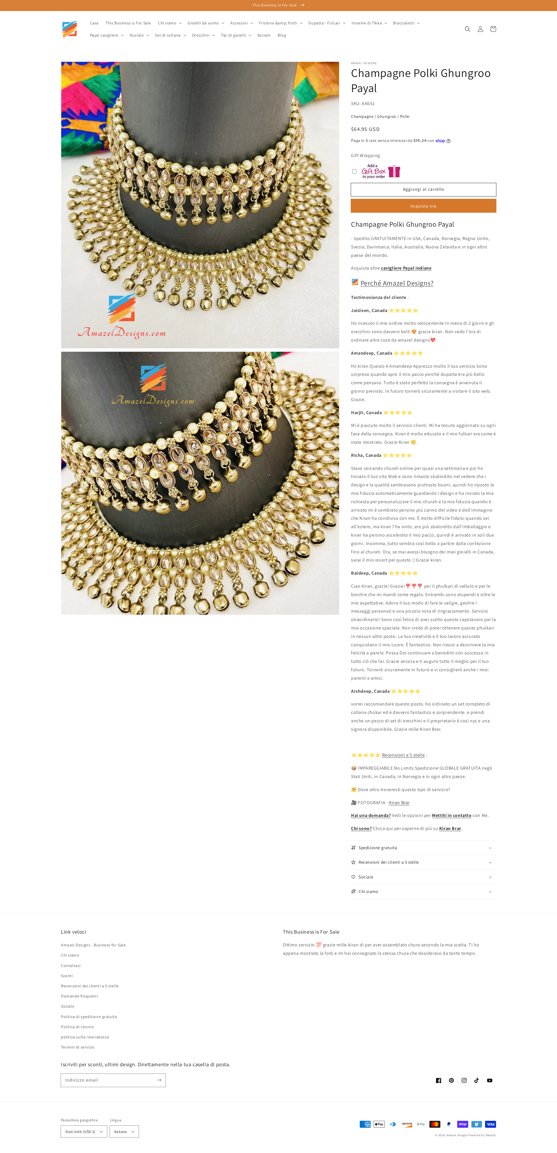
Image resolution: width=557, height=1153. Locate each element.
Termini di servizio (78, 1047)
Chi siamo (70, 955)
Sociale (67, 1006)
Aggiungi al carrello (423, 189)
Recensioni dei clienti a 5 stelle (90, 985)
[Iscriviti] (159, 1080)
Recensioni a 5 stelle (403, 755)
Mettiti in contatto (451, 815)
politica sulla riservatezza (85, 1037)
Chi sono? (361, 828)
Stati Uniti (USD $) (80, 1131)
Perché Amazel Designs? (397, 283)
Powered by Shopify (482, 1135)
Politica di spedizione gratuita (89, 1016)
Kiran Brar (399, 803)
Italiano (120, 1131)
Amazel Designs (457, 1135)
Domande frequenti (79, 996)
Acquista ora (423, 206)
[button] (467, 29)
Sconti (67, 975)
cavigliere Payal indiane (406, 268)
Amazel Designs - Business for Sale (93, 945)
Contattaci (71, 965)
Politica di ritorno (77, 1026)
